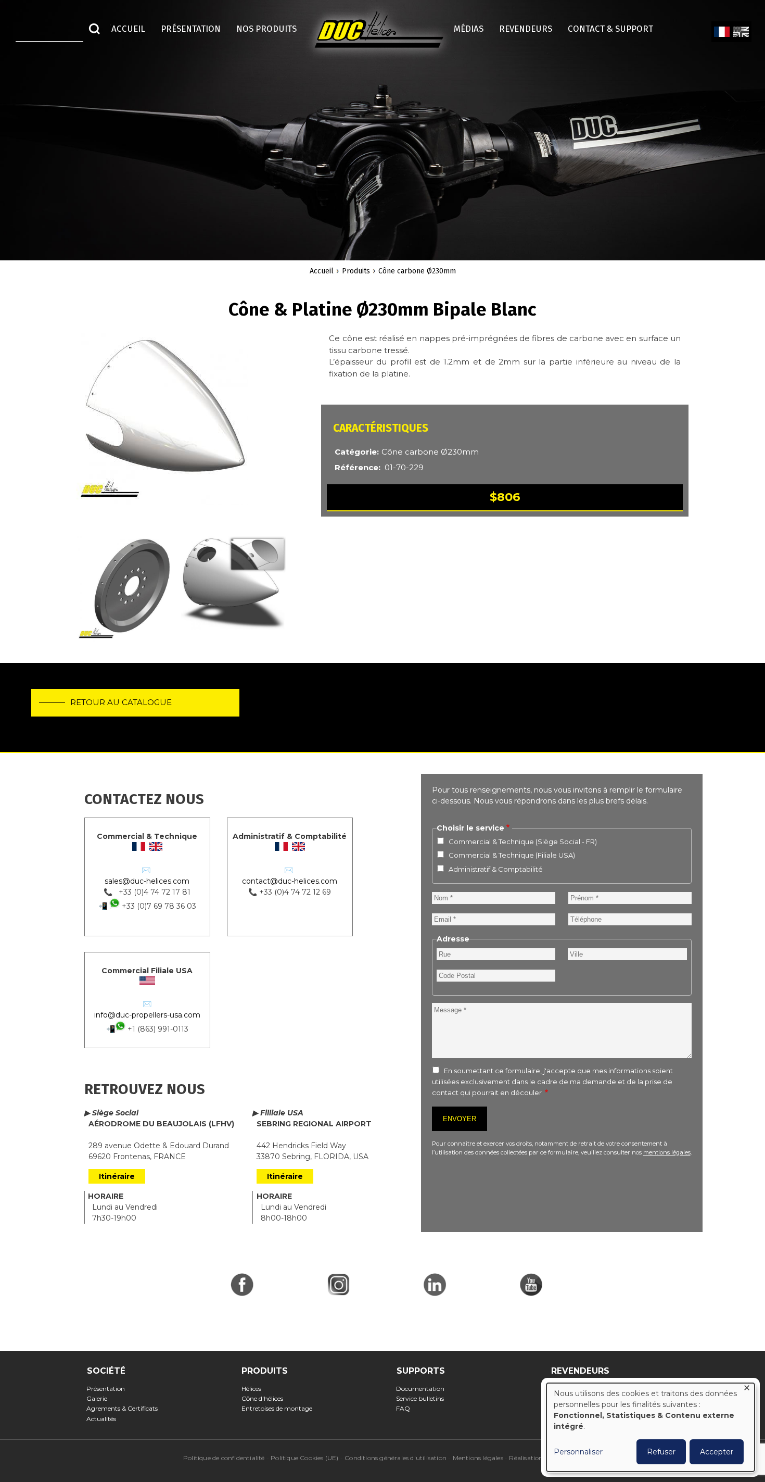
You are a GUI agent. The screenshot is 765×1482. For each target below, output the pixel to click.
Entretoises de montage (280, 1408)
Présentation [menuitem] (191, 28)
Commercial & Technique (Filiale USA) (512, 855)
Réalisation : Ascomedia (545, 1458)
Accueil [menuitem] (128, 28)
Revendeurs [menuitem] (525, 28)
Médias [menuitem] (468, 28)
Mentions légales (478, 1458)
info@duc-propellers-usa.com (147, 1015)
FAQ (406, 1408)
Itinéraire (117, 1176)
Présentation (109, 1388)
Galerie (100, 1398)
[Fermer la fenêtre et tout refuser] (747, 1389)
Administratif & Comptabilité (496, 869)
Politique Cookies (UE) (304, 1458)
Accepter (716, 1451)
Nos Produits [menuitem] (266, 28)
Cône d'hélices (265, 1398)
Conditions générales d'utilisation (396, 1458)
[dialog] (650, 1427)
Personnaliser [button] (578, 1451)
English (740, 32)
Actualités (104, 1419)
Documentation (423, 1388)
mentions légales (667, 1152)
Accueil (322, 271)
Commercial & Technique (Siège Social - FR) (523, 841)
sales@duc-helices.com (147, 881)
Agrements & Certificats (125, 1408)
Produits (356, 271)
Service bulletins (423, 1398)
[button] (162, 424)
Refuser (661, 1451)
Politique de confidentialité (224, 1458)
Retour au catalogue (121, 702)
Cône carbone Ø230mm (417, 271)
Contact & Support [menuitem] (616, 28)
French (721, 32)
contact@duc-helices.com (289, 881)
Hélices (254, 1388)
